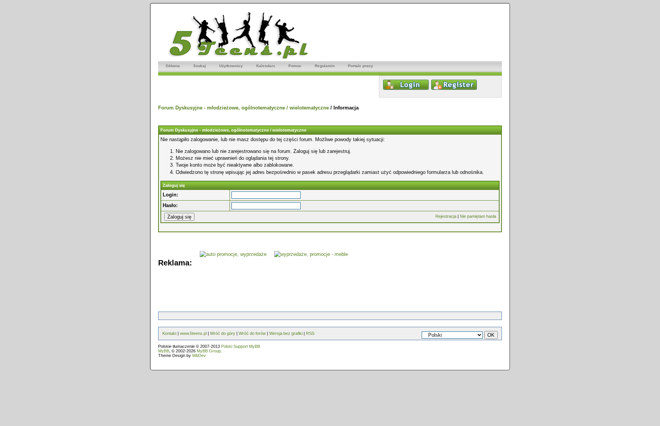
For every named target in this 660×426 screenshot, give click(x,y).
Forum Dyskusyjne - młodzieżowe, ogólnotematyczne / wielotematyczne (243, 108)
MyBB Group (209, 351)
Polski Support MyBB (240, 346)
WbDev (199, 355)
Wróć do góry (222, 333)
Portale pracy (360, 66)
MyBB (163, 351)
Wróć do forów (252, 333)
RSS (310, 333)
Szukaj (199, 66)
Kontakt (169, 333)
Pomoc (294, 66)
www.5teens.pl (193, 333)
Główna (173, 66)
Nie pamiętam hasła (478, 216)
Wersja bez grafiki (285, 333)
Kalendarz (265, 66)
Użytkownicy (231, 66)
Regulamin (325, 66)
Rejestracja (445, 216)
